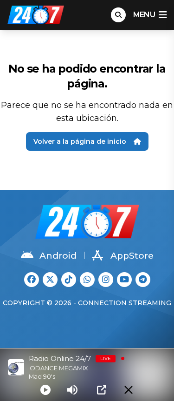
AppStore (132, 255)
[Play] (45, 389)
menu (144, 14)
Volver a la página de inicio (79, 141)
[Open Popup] (101, 389)
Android (58, 255)
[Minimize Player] (128, 389)
